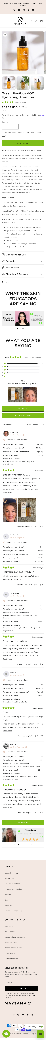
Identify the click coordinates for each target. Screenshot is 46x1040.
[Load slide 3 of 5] (23, 328)
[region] (23, 394)
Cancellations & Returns (15, 948)
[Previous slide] (13, 328)
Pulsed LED (9, 878)
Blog (6, 900)
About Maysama (11, 873)
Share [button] (6, 282)
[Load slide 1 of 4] (18, 844)
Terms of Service (11, 959)
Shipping (4, 111)
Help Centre (10, 926)
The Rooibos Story (12, 884)
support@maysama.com (15, 937)
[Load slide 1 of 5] (17, 328)
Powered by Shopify (29, 1033)
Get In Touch (10, 932)
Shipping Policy (11, 942)
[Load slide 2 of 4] (21, 844)
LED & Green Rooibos (13, 889)
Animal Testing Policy (13, 911)
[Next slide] (32, 328)
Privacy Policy (10, 953)
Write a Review (28, 416)
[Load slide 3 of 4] (24, 844)
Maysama (19, 1033)
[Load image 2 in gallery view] (23, 83)
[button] (3, 20)
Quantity (5, 122)
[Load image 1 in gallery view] (8, 83)
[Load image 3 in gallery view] (37, 83)
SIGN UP (21, 988)
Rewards (8, 905)
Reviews (8, 895)
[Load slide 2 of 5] (20, 328)
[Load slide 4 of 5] (25, 328)
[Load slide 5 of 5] (28, 328)
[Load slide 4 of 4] (27, 844)
